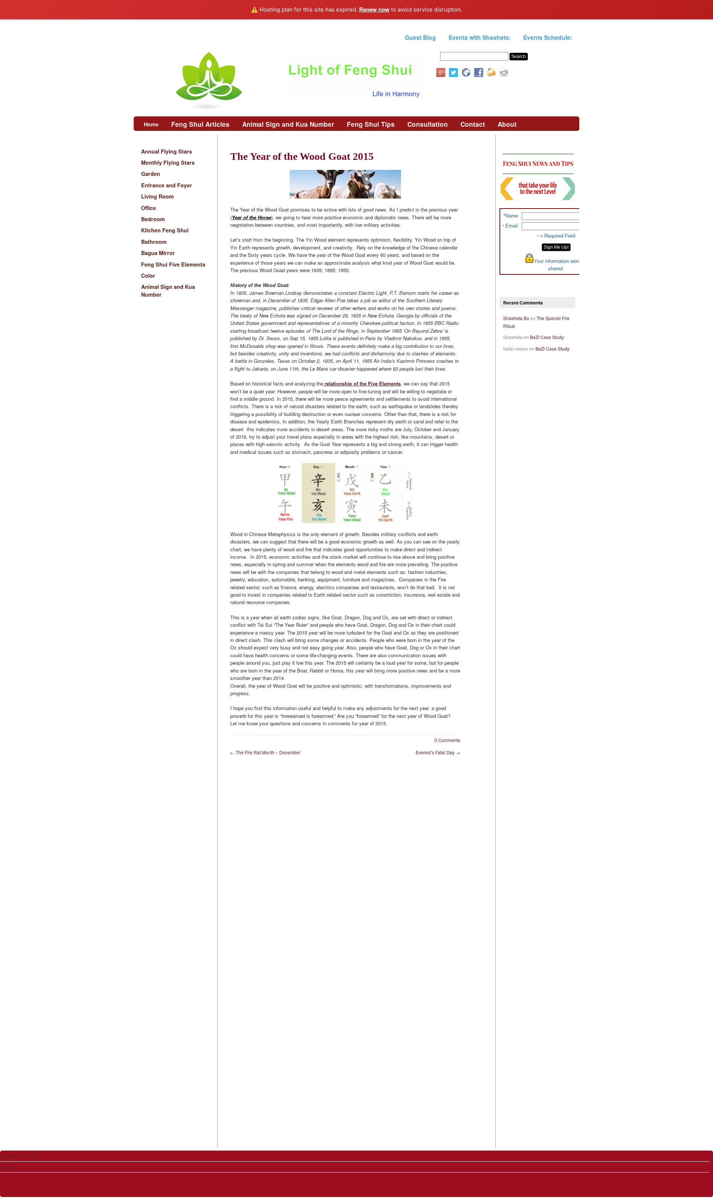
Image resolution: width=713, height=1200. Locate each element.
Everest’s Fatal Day (438, 752)
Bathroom (154, 241)
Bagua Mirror (158, 253)
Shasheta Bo (516, 318)
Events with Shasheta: (480, 37)
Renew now (374, 9)
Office (148, 208)
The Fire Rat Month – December (265, 752)
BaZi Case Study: (547, 337)
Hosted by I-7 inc (19, 1156)
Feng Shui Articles (200, 124)
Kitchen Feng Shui (165, 230)
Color (148, 275)
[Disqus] (356, 856)
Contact (472, 124)
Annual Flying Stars (166, 151)
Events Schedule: (547, 37)
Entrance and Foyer (166, 185)
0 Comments (447, 740)
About (507, 124)
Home (151, 124)
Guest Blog (420, 37)
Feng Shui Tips (371, 124)
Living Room (157, 196)
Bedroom (153, 219)
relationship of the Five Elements (362, 383)
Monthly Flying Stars (168, 162)
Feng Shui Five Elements (173, 264)
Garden (150, 173)
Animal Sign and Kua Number (288, 124)
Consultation (427, 124)
